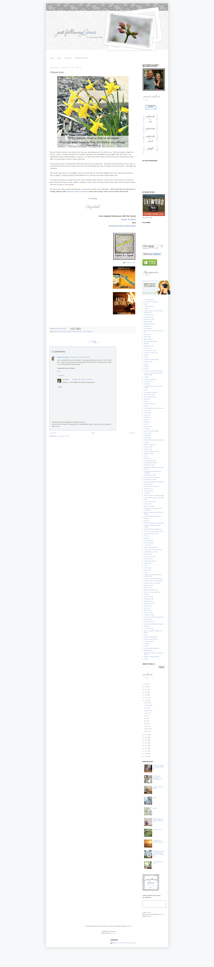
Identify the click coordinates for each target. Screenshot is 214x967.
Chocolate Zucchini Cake (150, 353)
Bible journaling (148, 339)
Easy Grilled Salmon (149, 394)
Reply (59, 371)
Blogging (146, 343)
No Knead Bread (148, 540)
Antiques (146, 308)
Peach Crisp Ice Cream (150, 556)
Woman (71, 191)
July (145, 716)
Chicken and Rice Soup (150, 350)
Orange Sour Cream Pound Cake (153, 549)
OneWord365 (147, 545)
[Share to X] (75, 329)
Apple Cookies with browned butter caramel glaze (153, 311)
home (52, 58)
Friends (146, 419)
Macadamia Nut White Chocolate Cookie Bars (153, 509)
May (145, 721)
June (145, 718)
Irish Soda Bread (148, 491)
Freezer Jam (147, 410)
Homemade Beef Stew (150, 460)
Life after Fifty (148, 504)
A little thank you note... (157, 862)
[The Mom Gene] (129, 262)
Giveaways (147, 428)
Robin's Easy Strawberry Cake (152, 592)
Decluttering (147, 384)
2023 (145, 686)
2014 (145, 743)
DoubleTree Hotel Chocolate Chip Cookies (153, 386)
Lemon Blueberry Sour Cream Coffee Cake (154, 498)
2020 (145, 695)
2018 (145, 700)
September (147, 710)
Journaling (147, 493)
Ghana (146, 424)
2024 (145, 684)
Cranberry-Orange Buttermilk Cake (153, 371)
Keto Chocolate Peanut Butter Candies (154, 495)
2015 (145, 740)
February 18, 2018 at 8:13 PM (80, 357)
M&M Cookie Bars (149, 506)
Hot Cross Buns (148, 484)
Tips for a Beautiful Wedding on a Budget (153, 631)
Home (92, 433)
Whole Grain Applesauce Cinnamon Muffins (153, 653)
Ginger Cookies (148, 426)
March (146, 726)
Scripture (63, 331)
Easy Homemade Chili (150, 397)
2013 (145, 745)
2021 (145, 692)
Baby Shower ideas (149, 319)
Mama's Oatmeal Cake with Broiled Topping (153, 513)
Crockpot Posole (148, 381)
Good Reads (147, 435)
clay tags (146, 364)
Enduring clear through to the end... (158, 841)
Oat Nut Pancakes (149, 543)
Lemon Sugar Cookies (150, 501)
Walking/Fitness (148, 650)
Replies (61, 375)
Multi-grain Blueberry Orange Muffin (154, 523)
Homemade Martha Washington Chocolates (152, 472)
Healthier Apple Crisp (150, 444)
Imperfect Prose (148, 488)
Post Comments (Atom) (63, 436)
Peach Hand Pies (148, 558)
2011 (145, 751)
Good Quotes (147, 433)
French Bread (147, 412)
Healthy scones (148, 449)
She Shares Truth (148, 599)
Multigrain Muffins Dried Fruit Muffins (152, 526)
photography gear (81, 58)
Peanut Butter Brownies (150, 561)
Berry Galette (147, 337)
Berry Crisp (147, 334)
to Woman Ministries (81, 191)
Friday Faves (147, 415)
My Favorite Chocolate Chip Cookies (154, 531)
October (146, 708)
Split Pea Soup (148, 610)
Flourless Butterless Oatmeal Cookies (154, 408)
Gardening (147, 422)
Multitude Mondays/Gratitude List (153, 529)
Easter (145, 390)
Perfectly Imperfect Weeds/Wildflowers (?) (158, 820)
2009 (145, 756)
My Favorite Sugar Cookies (151, 533)
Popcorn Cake (148, 568)
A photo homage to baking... (158, 787)
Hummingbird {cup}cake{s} (151, 486)
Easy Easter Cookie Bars (150, 392)
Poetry (146, 565)
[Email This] (71, 329)
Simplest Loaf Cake (149, 603)
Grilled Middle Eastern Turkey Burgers (154, 440)
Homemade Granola (149, 465)
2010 (145, 753)
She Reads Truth (148, 596)
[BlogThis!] (73, 329)
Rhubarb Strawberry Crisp (151, 590)
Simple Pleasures (148, 601)
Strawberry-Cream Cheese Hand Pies (154, 617)
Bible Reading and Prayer (151, 341)
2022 (145, 689)
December (147, 703)
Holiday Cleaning (148, 453)
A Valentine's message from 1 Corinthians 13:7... (158, 777)
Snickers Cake (148, 605)
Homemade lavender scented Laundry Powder (154, 468)
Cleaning (146, 366)
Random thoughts (148, 585)
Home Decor (147, 458)
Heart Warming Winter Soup (151, 451)
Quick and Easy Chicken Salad (152, 583)
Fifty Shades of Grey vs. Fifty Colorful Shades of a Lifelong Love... (158, 853)
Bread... (155, 797)
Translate (156, 248)
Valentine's (147, 643)
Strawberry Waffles (149, 615)
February (146, 729)
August (146, 713)
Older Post (132, 433)
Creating (146, 377)
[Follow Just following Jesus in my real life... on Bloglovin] (152, 255)
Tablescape (147, 626)
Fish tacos (146, 406)
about (59, 58)
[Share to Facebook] (78, 329)
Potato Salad (147, 570)
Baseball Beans (148, 328)
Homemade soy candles (150, 479)
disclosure (68, 58)
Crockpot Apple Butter (150, 379)
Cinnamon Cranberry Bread (151, 359)
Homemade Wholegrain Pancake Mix (154, 482)
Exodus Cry (147, 399)
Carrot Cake (147, 348)
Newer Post (53, 433)
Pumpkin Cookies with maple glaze (153, 578)
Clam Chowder (148, 362)
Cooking (146, 368)
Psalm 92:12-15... (158, 829)
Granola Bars (147, 438)
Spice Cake (147, 608)
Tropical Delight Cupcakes (151, 639)
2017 (145, 734)
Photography (57, 331)
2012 (145, 748)
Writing (146, 659)
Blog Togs (113, 933)
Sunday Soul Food (72, 331)
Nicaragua (146, 538)
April (145, 723)
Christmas (146, 355)
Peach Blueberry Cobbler (150, 552)
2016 (145, 737)
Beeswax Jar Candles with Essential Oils (153, 331)
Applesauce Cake (148, 317)
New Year (146, 536)
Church (146, 357)
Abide (145, 304)
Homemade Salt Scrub (150, 475)
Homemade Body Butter (150, 462)
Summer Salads (148, 619)
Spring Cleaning (148, 612)
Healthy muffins (148, 447)
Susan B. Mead (128, 219)
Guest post (147, 442)
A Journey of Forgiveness (151, 302)
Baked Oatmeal (148, 321)
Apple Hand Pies (148, 314)
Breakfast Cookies (149, 346)
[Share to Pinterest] (80, 329)
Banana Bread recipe (149, 324)
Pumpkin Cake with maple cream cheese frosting (153, 575)
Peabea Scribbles (63, 357)
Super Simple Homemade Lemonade (153, 624)
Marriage (146, 518)
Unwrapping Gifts (149, 641)
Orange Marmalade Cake (150, 547)
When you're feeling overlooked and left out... (158, 766)
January (146, 731)
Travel (145, 634)
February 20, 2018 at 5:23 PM (82, 379)
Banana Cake (147, 326)
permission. (129, 926)
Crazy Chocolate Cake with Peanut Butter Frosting (153, 373)
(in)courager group (149, 299)
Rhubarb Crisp (148, 587)
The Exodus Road (148, 628)
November (147, 705)
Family (146, 401)
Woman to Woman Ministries (85, 331)
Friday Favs (147, 417)
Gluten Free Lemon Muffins (151, 431)
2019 (145, 697)
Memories (146, 521)
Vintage (146, 646)
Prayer (146, 572)
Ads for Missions (148, 306)
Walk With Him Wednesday (151, 648)
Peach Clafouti (148, 554)
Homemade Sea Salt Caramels (152, 477)
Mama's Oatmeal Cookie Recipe (152, 516)
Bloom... (155, 808)
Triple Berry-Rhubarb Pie (150, 637)
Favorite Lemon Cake (149, 403)
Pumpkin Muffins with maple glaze (153, 581)
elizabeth (66, 379)
